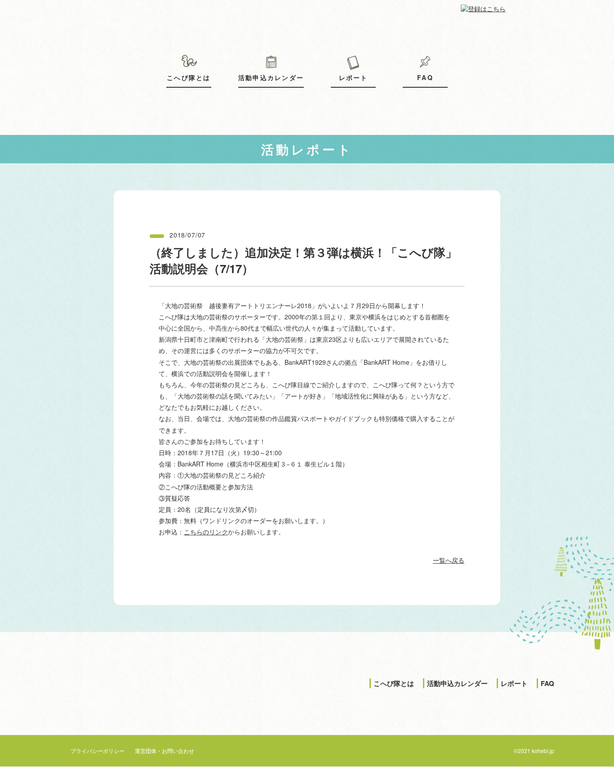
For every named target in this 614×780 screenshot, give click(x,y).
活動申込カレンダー (271, 77)
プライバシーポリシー (98, 750)
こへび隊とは (188, 77)
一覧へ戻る (448, 560)
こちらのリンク (206, 531)
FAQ (425, 77)
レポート (353, 77)
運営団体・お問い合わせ (164, 750)
